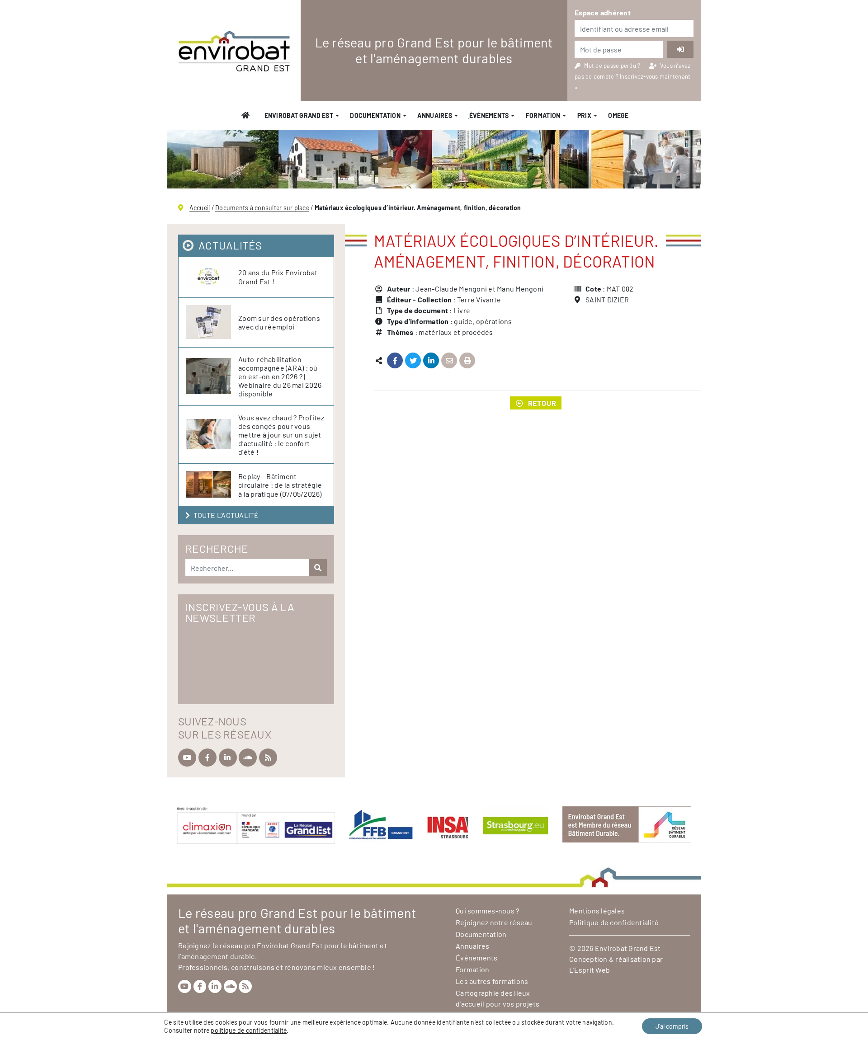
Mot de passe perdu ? (613, 65)
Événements (477, 957)
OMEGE (618, 115)
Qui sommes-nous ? (487, 910)
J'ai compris (672, 1026)
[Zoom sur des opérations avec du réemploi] (212, 322)
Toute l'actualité (226, 515)
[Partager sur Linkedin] (431, 361)
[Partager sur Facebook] (395, 361)
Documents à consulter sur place (262, 208)
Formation (543, 115)
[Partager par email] (449, 361)
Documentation (375, 115)
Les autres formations (492, 981)
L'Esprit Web (589, 969)
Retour (542, 403)
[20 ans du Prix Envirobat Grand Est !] (212, 277)
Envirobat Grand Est (298, 115)
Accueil (199, 208)
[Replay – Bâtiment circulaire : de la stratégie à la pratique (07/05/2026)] (212, 485)
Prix (584, 115)
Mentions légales (597, 910)
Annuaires (434, 115)
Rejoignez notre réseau (494, 922)
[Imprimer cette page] (467, 361)
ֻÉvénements (489, 115)
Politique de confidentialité (614, 922)
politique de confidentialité (249, 1030)
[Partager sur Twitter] (413, 361)
